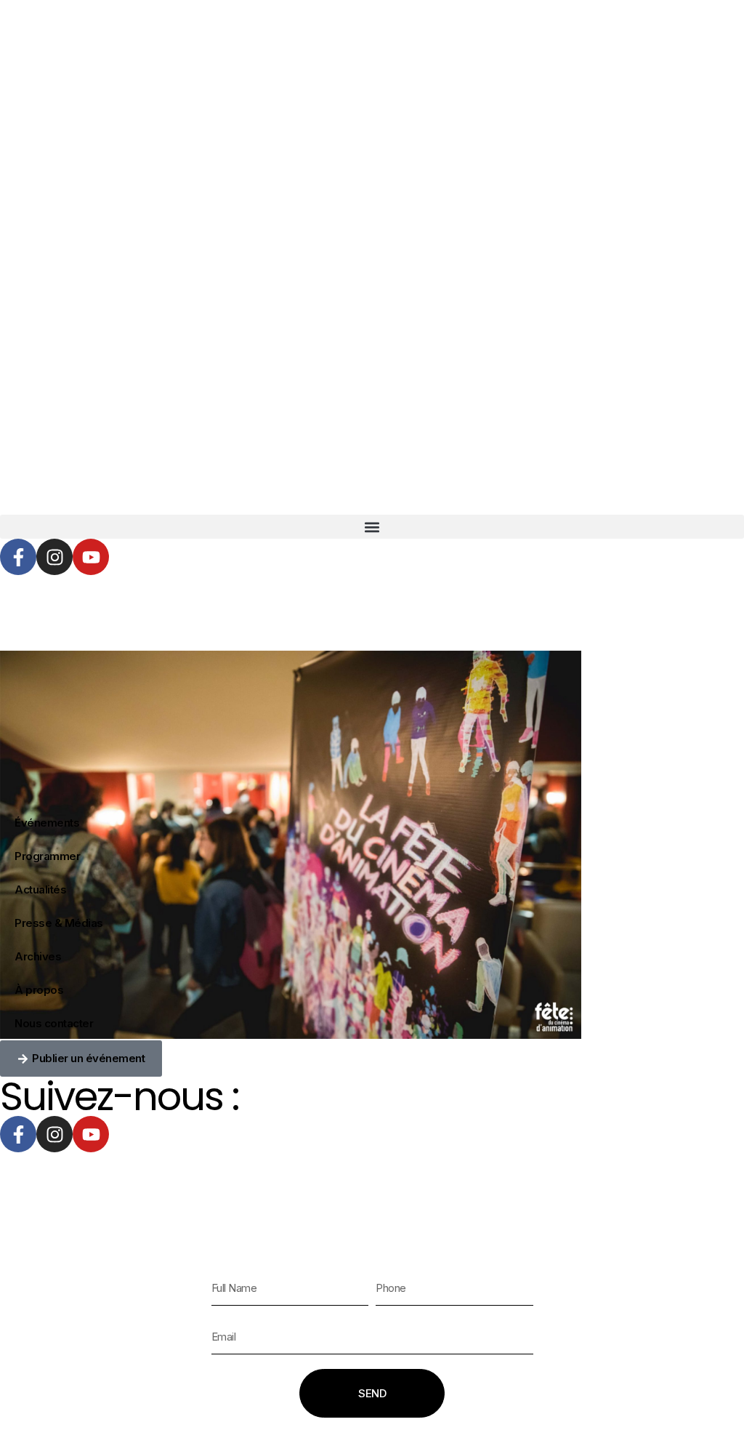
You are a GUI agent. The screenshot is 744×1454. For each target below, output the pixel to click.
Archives (38, 956)
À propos (39, 990)
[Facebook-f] (18, 557)
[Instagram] (54, 557)
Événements (47, 823)
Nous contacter (54, 1023)
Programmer (47, 856)
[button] (372, 527)
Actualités (40, 889)
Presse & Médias (59, 923)
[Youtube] (91, 557)
